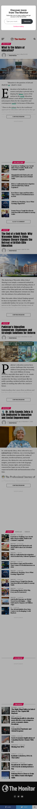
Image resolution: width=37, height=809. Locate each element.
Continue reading (18, 26)
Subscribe (27, 21)
